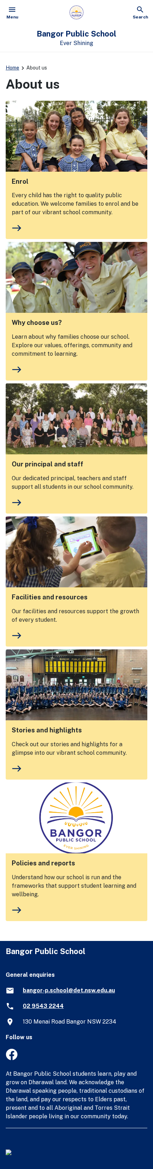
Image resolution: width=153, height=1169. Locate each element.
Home (12, 68)
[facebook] (11, 1058)
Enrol (20, 181)
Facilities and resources (50, 597)
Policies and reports (43, 863)
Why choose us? (37, 322)
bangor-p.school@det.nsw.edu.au (69, 990)
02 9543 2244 (43, 1006)
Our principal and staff (47, 464)
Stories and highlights (47, 730)
